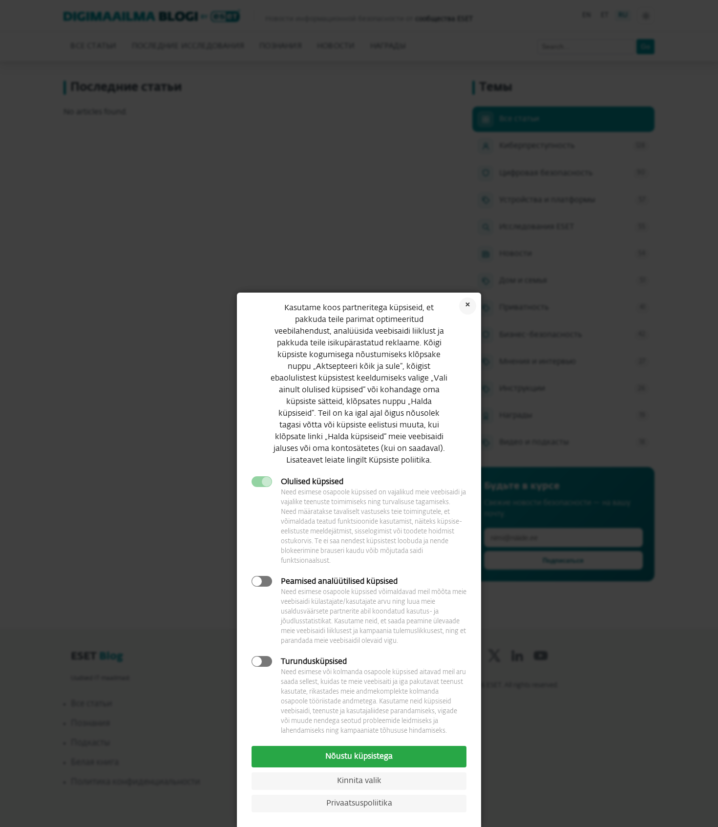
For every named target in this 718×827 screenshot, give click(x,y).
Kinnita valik (359, 781)
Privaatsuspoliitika (359, 803)
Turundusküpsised (314, 662)
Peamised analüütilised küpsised (339, 582)
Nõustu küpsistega (359, 757)
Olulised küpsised (312, 482)
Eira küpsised (467, 306)
